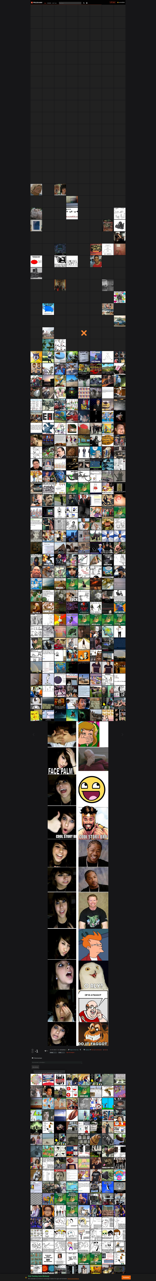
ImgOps (87, 1049)
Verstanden (126, 1277)
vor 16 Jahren (53, 1049)
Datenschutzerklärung (73, 1278)
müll (53, 3)
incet (60, 1052)
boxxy (51, 1052)
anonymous (62, 1049)
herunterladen (98, 1049)
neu (45, 3)
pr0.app (112, 2)
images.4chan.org (74, 1049)
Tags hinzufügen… (70, 1052)
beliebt (49, 3)
